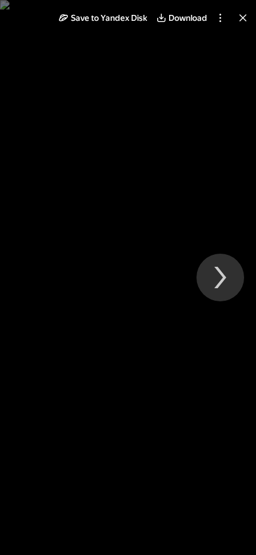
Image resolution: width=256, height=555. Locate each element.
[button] (103, 18)
